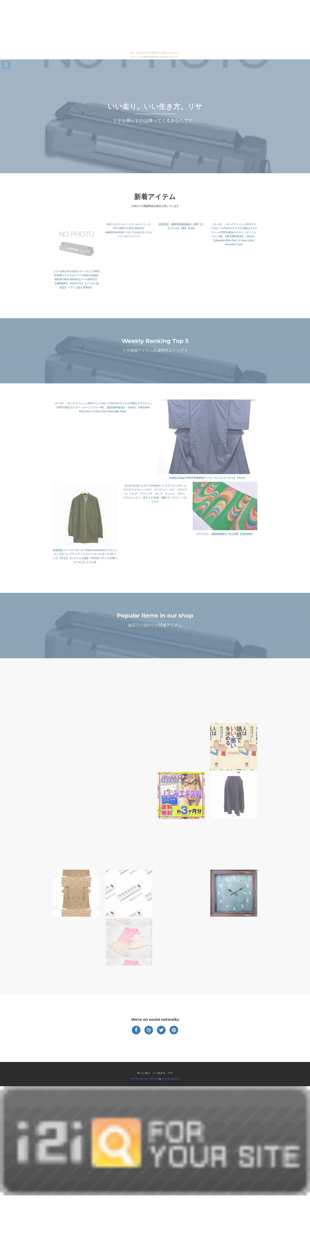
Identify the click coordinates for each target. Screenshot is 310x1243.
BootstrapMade (171, 1078)
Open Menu (6, 65)
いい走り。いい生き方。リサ (155, 106)
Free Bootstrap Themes (144, 1078)
